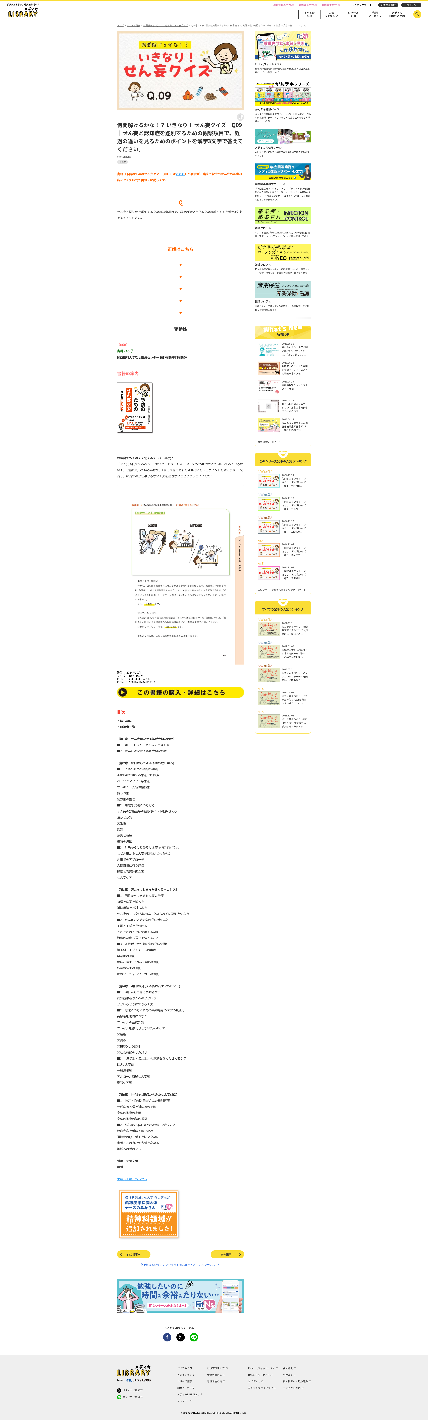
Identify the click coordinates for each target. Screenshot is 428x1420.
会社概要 (288, 1368)
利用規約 (288, 1374)
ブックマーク (363, 5)
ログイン (411, 5)
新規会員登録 (388, 5)
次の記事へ (227, 1254)
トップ (120, 25)
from (120, 1380)
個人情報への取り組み (295, 1381)
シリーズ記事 (353, 14)
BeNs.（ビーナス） (259, 1374)
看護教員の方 (306, 5)
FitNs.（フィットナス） (261, 1368)
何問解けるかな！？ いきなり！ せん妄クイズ (165, 25)
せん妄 (122, 162)
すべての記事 (309, 14)
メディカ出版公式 (133, 1390)
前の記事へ (133, 1254)
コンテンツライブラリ (260, 1388)
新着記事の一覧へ (267, 441)
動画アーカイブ (375, 14)
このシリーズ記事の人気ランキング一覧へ (280, 589)
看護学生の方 (329, 5)
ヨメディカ (254, 1381)
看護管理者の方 (282, 5)
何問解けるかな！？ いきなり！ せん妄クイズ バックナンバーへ (180, 1265)
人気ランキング (331, 14)
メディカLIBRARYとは (397, 14)
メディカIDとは (292, 1388)
